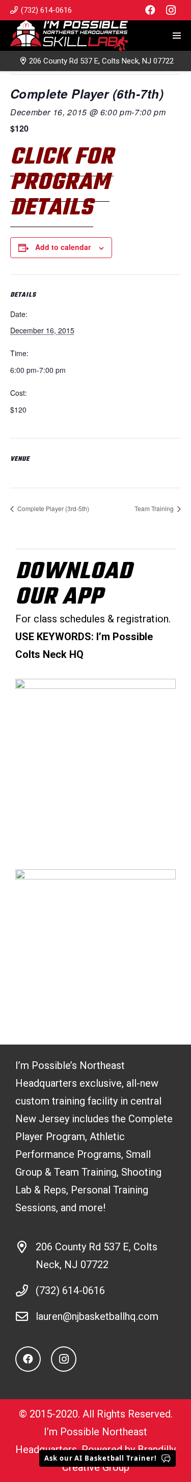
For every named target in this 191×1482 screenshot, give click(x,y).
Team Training (154, 508)
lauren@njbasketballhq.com (97, 1316)
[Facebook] (150, 10)
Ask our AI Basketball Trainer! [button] (100, 1458)
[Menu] (177, 35)
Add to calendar (63, 247)
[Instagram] (170, 10)
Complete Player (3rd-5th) (52, 508)
